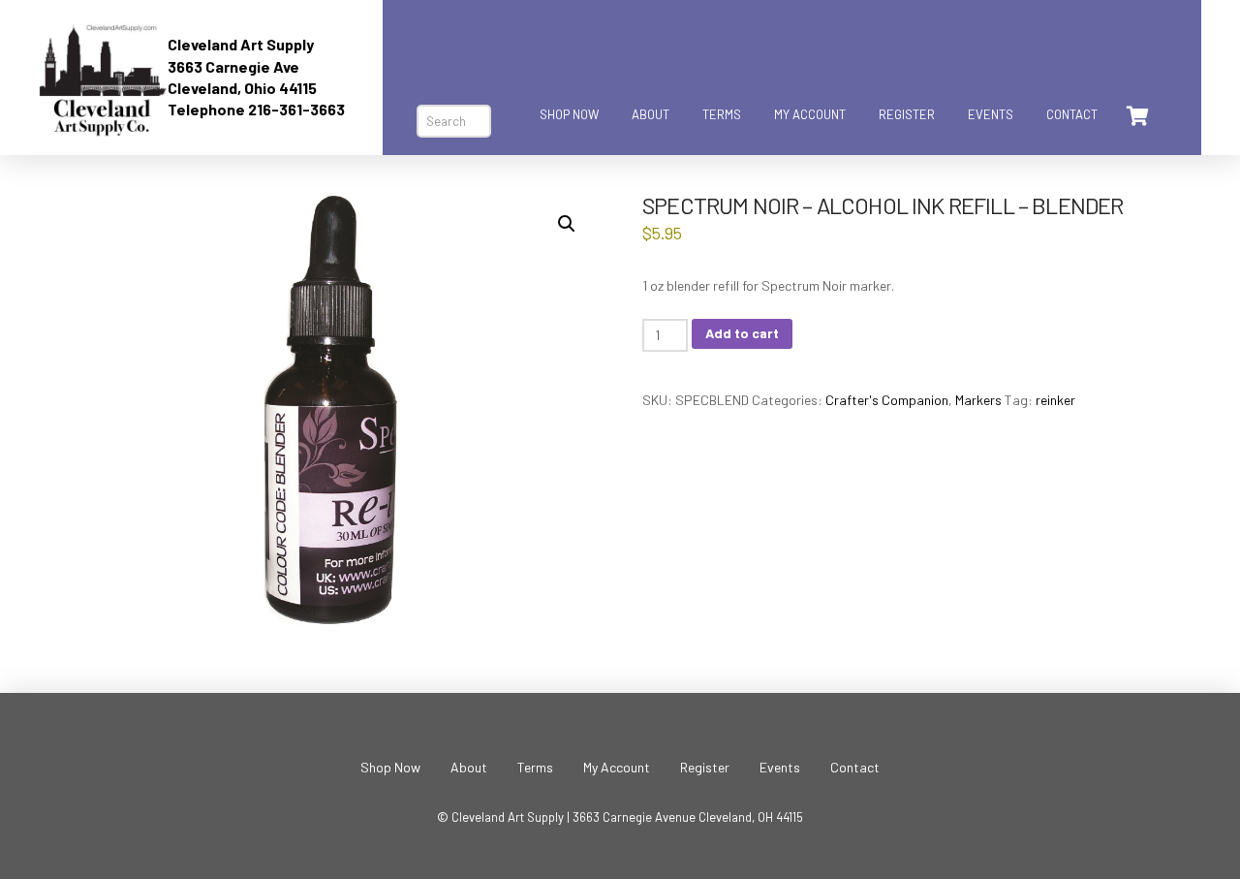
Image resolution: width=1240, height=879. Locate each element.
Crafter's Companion (886, 400)
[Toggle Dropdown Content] (1136, 116)
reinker (1055, 400)
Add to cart (742, 333)
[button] (566, 223)
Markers (978, 400)
